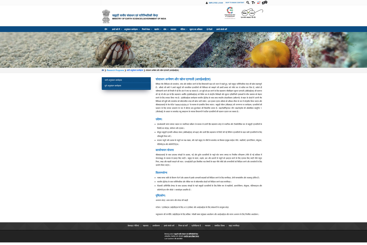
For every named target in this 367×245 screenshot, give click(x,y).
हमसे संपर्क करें (212, 29)
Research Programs (115, 70)
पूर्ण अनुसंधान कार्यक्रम (113, 85)
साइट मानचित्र (234, 225)
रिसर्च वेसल (142, 29)
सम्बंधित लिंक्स (219, 225)
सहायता (145, 225)
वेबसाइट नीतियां (133, 225)
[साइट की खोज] (248, 2)
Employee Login (216, 3)
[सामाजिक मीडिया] (259, 2)
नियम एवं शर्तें (183, 225)
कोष (160, 29)
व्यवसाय (168, 29)
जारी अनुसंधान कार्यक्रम (135, 70)
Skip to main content (235, 2)
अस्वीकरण (156, 225)
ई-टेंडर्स (201, 29)
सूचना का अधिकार (189, 29)
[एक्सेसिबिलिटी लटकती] (253, 2)
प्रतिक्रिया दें (196, 225)
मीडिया (177, 29)
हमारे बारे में (115, 29)
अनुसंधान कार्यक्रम (129, 29)
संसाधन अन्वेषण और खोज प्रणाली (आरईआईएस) (183, 79)
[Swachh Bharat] (230, 13)
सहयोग (152, 29)
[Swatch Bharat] (251, 13)
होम (106, 29)
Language (264, 2)
